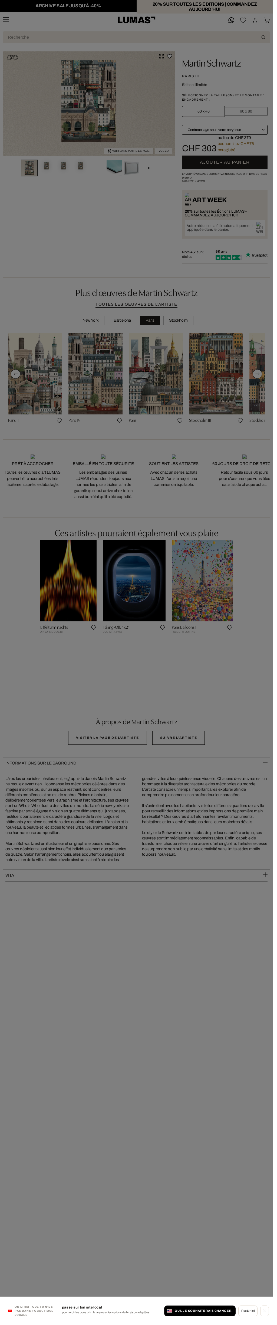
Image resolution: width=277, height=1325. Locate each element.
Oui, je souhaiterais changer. (204, 1310)
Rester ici (248, 1310)
